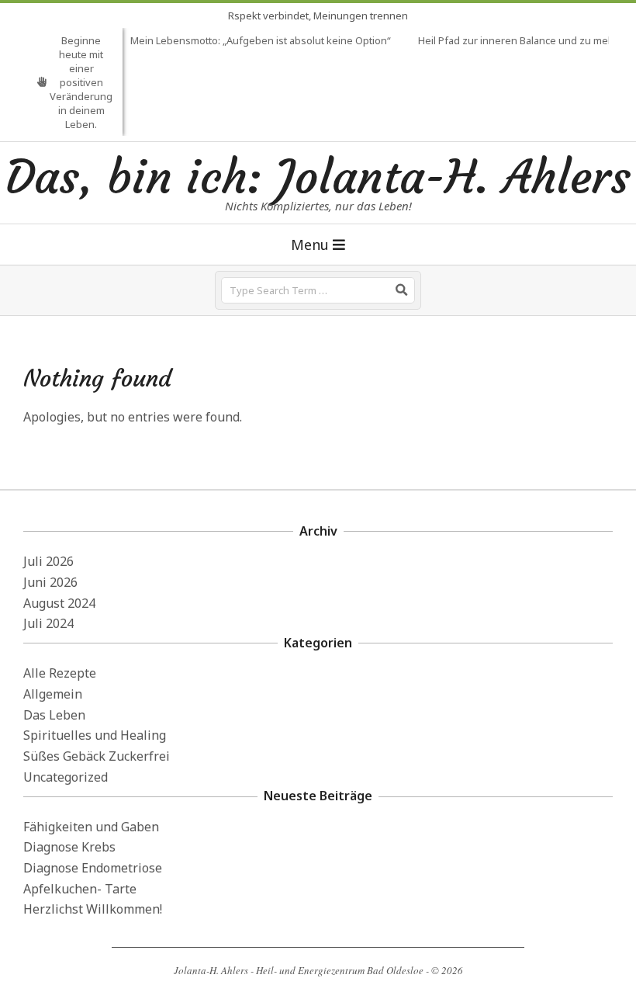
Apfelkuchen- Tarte (80, 888)
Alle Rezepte (59, 673)
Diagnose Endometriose (92, 867)
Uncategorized (65, 777)
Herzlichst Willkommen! (92, 908)
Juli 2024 (48, 623)
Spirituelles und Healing (94, 735)
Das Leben (54, 714)
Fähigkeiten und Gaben (91, 826)
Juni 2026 (50, 582)
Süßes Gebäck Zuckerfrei (96, 756)
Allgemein (52, 693)
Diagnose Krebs (69, 846)
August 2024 (59, 603)
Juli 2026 (48, 561)
